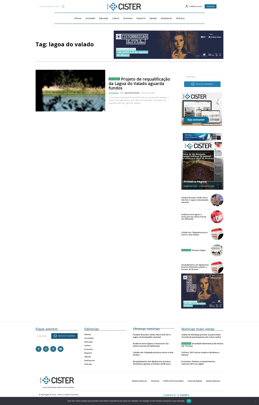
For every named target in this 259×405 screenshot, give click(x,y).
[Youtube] (61, 349)
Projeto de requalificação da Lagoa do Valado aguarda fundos (139, 83)
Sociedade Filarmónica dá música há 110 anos (202, 344)
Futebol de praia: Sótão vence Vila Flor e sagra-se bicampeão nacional (194, 199)
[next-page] (219, 138)
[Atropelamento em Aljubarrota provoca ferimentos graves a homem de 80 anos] (217, 267)
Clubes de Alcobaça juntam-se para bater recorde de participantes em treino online (201, 335)
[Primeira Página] (202, 161)
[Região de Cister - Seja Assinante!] (201, 125)
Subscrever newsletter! (66, 336)
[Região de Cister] (123, 7)
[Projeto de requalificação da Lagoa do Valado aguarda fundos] (70, 91)
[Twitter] (53, 349)
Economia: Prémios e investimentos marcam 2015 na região (198, 362)
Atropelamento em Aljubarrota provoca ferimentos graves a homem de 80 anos (195, 267)
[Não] (255, 401)
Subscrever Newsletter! (204, 84)
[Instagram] (46, 349)
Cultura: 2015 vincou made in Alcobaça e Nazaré (200, 353)
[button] (63, 6)
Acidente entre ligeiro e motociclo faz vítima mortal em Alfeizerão (193, 216)
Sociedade (114, 93)
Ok (189, 401)
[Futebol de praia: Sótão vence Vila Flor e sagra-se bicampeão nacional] (217, 200)
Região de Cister (190, 186)
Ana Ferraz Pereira (132, 93)
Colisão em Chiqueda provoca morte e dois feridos (194, 233)
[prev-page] (214, 138)
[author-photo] (122, 93)
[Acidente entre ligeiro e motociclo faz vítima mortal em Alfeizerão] (217, 216)
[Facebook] (39, 349)
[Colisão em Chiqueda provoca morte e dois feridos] (217, 233)
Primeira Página (195, 181)
